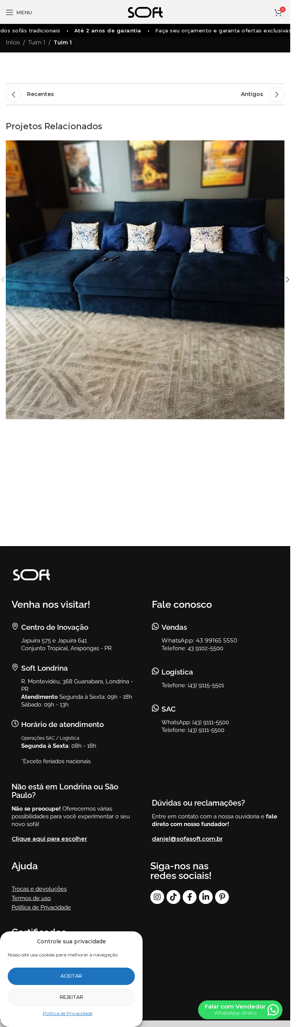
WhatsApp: (178, 640)
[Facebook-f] (190, 897)
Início (13, 42)
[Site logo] (145, 11)
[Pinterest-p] (222, 897)
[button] (287, 279)
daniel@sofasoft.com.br (187, 838)
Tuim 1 (36, 42)
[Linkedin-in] (206, 897)
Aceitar (71, 976)
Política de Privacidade (67, 1013)
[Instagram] (157, 897)
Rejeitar (71, 997)
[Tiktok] (173, 897)
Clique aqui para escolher (49, 838)
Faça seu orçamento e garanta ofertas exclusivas (217, 30)
